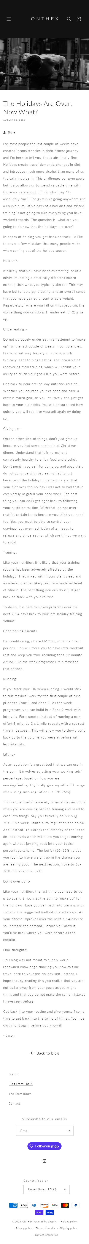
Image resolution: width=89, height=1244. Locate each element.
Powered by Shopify (45, 1221)
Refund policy (69, 1221)
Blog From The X (21, 1084)
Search (13, 1074)
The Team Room (20, 1093)
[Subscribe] (68, 1131)
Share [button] (12, 132)
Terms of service (46, 1228)
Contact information (46, 1234)
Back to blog (48, 1053)
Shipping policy (68, 1228)
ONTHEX (27, 1221)
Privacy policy (24, 1228)
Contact (14, 1103)
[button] (8, 19)
